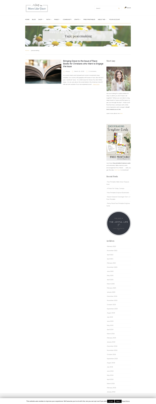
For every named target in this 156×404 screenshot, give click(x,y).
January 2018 (111, 392)
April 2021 (110, 259)
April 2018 (110, 379)
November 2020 (112, 267)
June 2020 (110, 271)
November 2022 (112, 250)
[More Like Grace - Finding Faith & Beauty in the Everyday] (37, 8)
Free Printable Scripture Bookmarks (118, 192)
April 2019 (110, 329)
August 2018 (111, 363)
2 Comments (92, 71)
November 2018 (112, 350)
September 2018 (112, 358)
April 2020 (110, 279)
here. (121, 113)
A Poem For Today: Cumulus (115, 188)
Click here (117, 170)
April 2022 (110, 255)
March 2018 (110, 383)
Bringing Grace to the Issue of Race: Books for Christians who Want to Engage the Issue (83, 64)
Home (27, 50)
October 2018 (111, 354)
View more (96, 84)
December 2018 (112, 346)
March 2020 (110, 284)
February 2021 (111, 263)
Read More (126, 401)
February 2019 (111, 338)
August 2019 (111, 313)
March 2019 (110, 334)
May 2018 (110, 375)
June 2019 (110, 321)
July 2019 (110, 317)
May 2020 (110, 275)
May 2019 (110, 325)
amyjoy (68, 71)
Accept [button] (111, 401)
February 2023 (111, 246)
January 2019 (111, 342)
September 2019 (112, 309)
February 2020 (111, 288)
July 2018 (110, 367)
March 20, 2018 (79, 71)
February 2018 (111, 388)
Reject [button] (118, 401)
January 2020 (111, 292)
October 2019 (111, 304)
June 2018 (110, 371)
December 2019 (112, 296)
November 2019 (112, 300)
